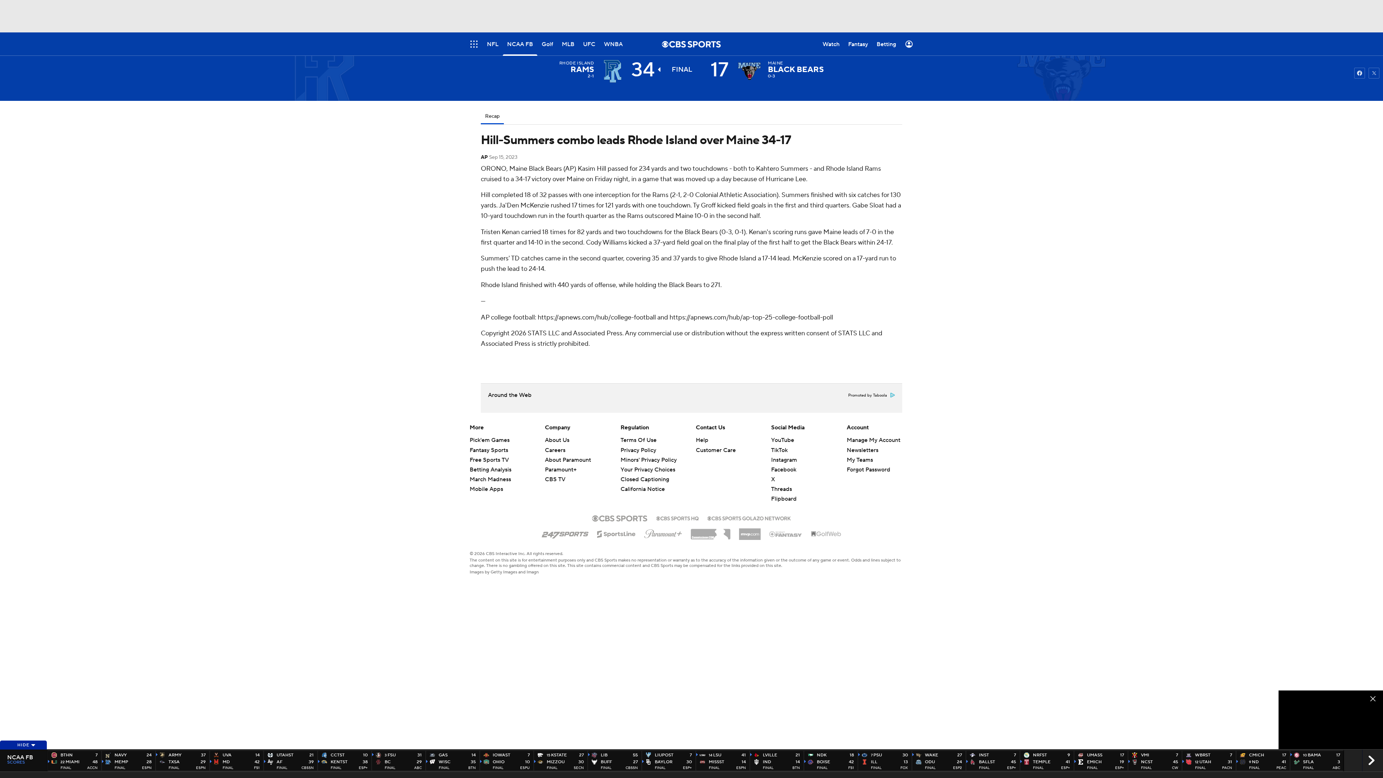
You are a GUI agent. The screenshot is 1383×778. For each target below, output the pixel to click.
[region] (1331, 719)
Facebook (783, 469)
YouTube (782, 440)
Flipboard (784, 498)
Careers (555, 450)
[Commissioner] (710, 531)
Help (702, 440)
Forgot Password (868, 469)
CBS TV (555, 479)
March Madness (490, 479)
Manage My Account (873, 440)
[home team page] (749, 71)
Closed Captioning (645, 472)
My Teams (860, 460)
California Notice (643, 482)
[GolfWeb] (826, 534)
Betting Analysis (490, 469)
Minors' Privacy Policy (649, 460)
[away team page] (612, 71)
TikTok (779, 450)
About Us (557, 440)
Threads (781, 489)
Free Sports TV (489, 460)
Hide (23, 745)
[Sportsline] (616, 533)
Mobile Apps (486, 489)
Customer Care (716, 450)
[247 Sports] (565, 532)
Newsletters (862, 450)
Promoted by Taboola (867, 395)
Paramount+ (561, 469)
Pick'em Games (490, 440)
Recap (492, 116)
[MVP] (750, 531)
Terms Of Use (639, 440)
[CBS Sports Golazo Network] (749, 517)
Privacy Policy (638, 450)
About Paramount (568, 460)
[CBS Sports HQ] (677, 517)
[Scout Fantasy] (785, 533)
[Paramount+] (663, 532)
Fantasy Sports (489, 450)
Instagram (784, 460)
